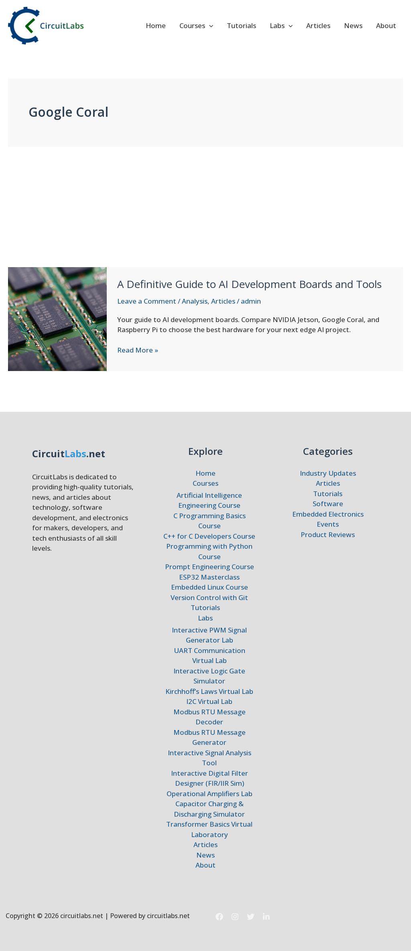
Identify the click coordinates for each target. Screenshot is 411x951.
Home (156, 25)
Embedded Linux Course (209, 587)
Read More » (137, 350)
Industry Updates (328, 473)
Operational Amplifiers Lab (209, 793)
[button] (209, 26)
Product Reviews (328, 534)
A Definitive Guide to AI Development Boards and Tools (249, 284)
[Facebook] (219, 917)
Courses (192, 25)
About (386, 25)
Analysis (195, 301)
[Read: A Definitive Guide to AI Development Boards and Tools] (57, 318)
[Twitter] (250, 917)
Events (328, 524)
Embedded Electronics (328, 514)
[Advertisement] (205, 207)
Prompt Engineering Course (209, 566)
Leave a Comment (146, 301)
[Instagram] (235, 917)
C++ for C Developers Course (209, 536)
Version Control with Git (209, 597)
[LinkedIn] (266, 917)
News (353, 25)
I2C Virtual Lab (209, 701)
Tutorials (241, 25)
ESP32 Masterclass (209, 577)
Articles (318, 25)
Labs (277, 25)
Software (328, 503)
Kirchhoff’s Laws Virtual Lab (209, 691)
